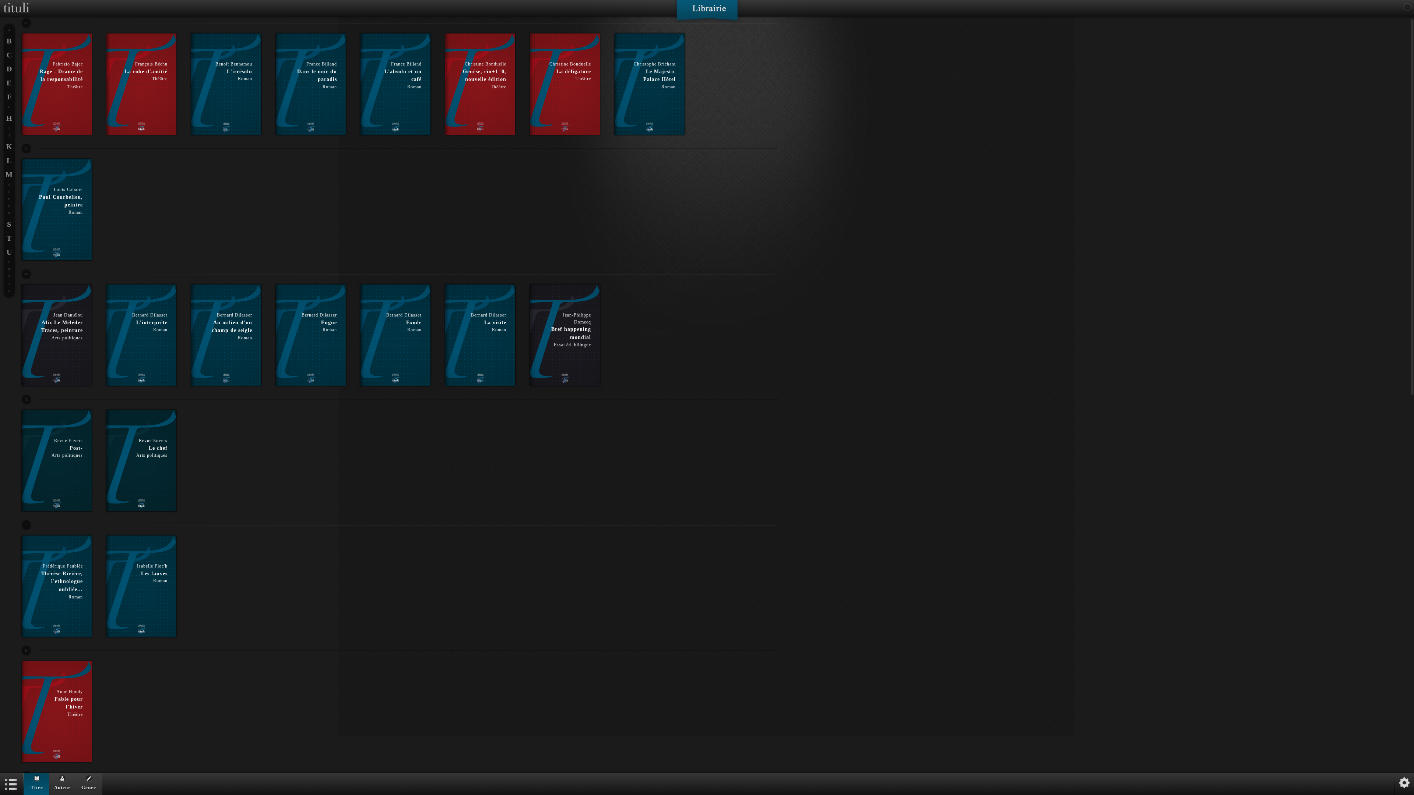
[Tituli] (16, 3)
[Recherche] (1407, 7)
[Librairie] (707, 12)
